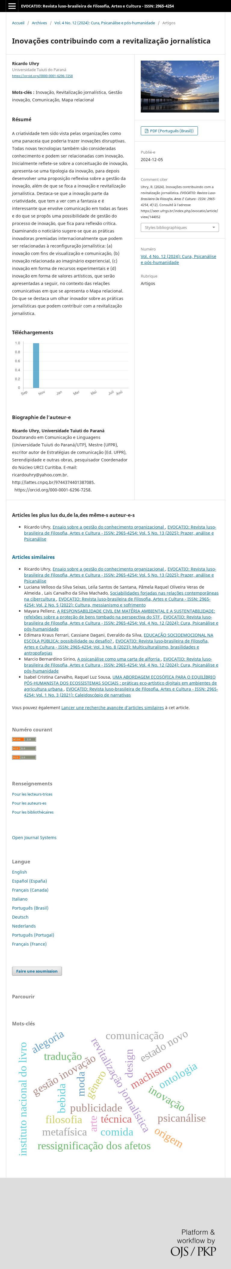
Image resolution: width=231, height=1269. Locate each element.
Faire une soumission (37, 971)
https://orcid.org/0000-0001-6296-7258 (42, 76)
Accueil (18, 23)
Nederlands (24, 926)
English (19, 872)
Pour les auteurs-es (29, 803)
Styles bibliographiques (166, 227)
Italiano (19, 899)
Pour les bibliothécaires (33, 812)
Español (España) (29, 881)
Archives (39, 23)
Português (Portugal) (33, 935)
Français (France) (29, 944)
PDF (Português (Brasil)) (171, 131)
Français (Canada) (30, 890)
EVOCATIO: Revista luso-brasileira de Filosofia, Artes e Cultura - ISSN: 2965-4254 (97, 6)
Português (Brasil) (30, 908)
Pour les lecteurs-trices (32, 794)
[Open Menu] (12, 6)
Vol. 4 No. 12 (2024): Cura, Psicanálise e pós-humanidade (104, 23)
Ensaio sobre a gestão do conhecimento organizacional (109, 527)
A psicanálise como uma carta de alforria (119, 659)
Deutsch (20, 917)
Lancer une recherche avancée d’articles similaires (112, 707)
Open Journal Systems (34, 837)
